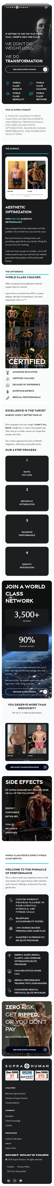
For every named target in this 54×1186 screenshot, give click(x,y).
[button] (27, 69)
